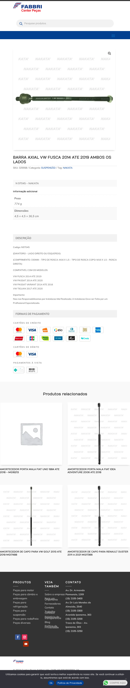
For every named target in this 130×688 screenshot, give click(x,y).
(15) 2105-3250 (74, 631)
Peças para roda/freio (26, 618)
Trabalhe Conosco (50, 613)
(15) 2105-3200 (74, 618)
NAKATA (67, 167)
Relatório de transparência (53, 618)
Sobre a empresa (55, 595)
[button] (109, 53)
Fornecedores (53, 604)
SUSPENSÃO (48, 167)
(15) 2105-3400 (74, 598)
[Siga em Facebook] (17, 637)
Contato (49, 608)
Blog (47, 623)
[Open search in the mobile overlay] (65, 23)
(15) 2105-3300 (74, 610)
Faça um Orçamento (51, 599)
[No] (125, 679)
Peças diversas (21, 622)
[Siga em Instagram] (24, 637)
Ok (51, 683)
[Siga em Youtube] (26, 644)
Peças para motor (23, 590)
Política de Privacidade (52, 627)
